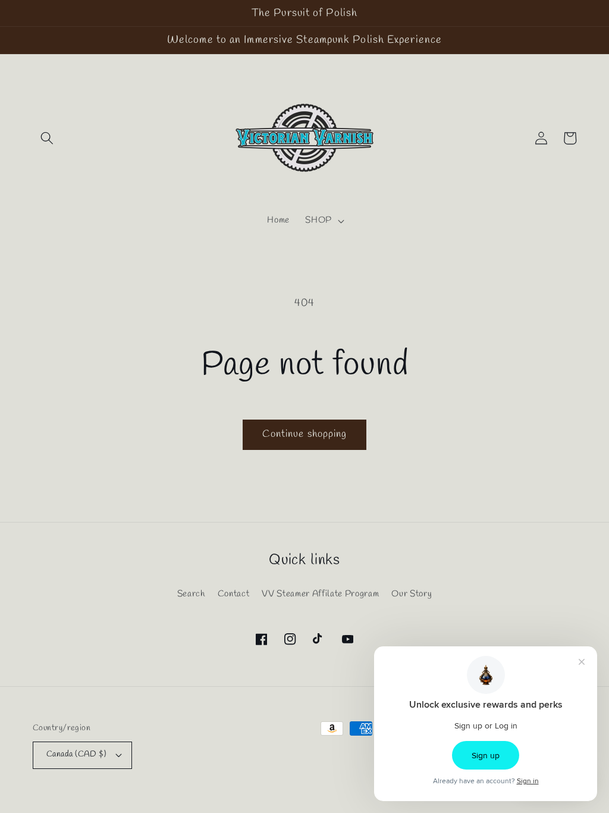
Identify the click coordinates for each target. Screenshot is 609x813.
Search (191, 594)
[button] (47, 138)
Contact (234, 594)
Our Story (411, 594)
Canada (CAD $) (76, 754)
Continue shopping (304, 434)
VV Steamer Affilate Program (320, 594)
